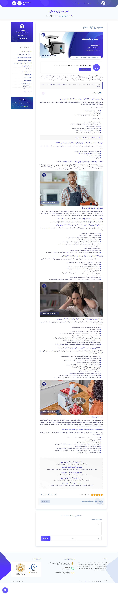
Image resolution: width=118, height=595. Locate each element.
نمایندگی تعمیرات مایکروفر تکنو (24, 60)
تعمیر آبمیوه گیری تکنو (26, 66)
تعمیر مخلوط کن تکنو (26, 71)
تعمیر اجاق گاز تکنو (27, 86)
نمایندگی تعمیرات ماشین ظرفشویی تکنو (22, 63)
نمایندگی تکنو (83, 57)
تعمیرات (98, 3)
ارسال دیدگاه (45, 501)
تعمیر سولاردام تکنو (27, 74)
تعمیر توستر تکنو (27, 80)
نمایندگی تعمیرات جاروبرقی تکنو (24, 57)
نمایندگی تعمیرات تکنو (26, 51)
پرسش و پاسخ (87, 3)
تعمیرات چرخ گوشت (91, 57)
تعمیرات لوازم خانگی (63, 16)
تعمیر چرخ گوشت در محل (85, 154)
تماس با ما (78, 3)
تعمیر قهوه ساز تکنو (27, 92)
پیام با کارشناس (85, 69)
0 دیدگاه (75, 57)
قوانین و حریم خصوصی (17, 581)
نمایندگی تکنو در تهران (81, 138)
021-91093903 (22, 39)
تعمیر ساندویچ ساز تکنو (26, 83)
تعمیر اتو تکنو (28, 69)
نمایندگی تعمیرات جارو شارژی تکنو (24, 54)
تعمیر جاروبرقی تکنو (27, 89)
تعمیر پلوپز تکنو (28, 77)
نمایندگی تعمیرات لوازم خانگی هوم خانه (57, 85)
